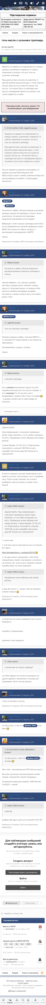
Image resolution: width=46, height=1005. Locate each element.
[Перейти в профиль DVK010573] (4, 253)
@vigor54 (7, 201)
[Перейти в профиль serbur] (40, 941)
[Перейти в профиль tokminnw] (39, 959)
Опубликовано (21, 61)
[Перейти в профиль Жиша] (4, 193)
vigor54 (10, 47)
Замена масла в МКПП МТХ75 (16, 941)
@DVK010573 (8, 317)
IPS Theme (10, 981)
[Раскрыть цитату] (6, 128)
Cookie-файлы (23, 983)
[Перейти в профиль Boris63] (4, 119)
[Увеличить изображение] (41, 396)
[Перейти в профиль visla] (4, 611)
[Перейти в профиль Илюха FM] (4, 466)
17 (28, 944)
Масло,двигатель (10, 959)
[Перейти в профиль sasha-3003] (4, 420)
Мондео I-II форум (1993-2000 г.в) (30, 49)
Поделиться (12, 903)
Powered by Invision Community (23, 988)
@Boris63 (10, 206)
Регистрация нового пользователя (23, 872)
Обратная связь (32, 981)
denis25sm (10, 929)
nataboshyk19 (11, 962)
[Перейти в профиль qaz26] (40, 926)
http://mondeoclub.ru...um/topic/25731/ (18, 552)
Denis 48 (9, 947)
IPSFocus (20, 981)
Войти (23, 888)
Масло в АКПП (9, 926)
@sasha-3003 (30, 725)
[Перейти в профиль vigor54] (4, 59)
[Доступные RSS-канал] (42, 972)
